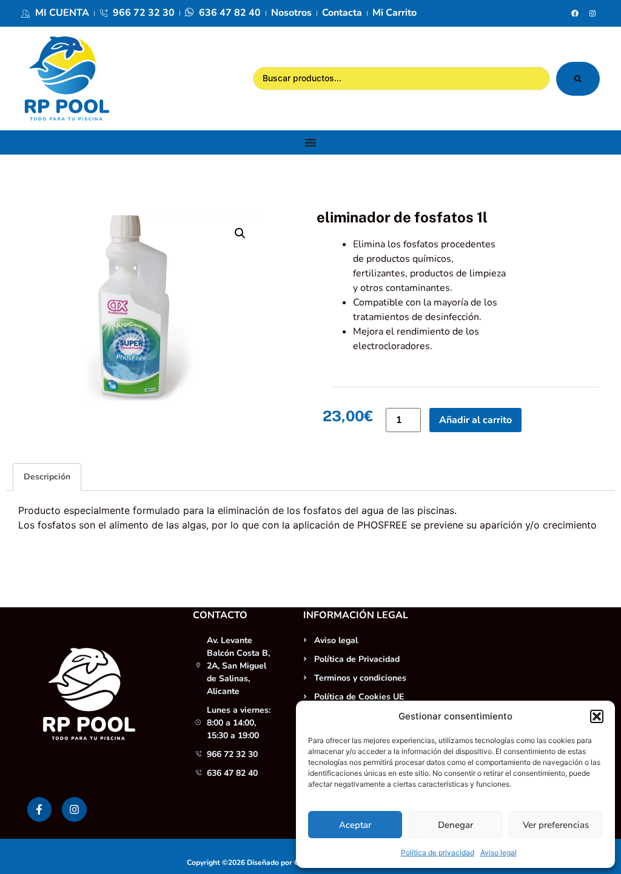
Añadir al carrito (475, 420)
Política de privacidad (437, 852)
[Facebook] (575, 13)
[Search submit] (578, 79)
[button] (597, 716)
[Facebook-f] (39, 809)
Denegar (455, 825)
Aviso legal (498, 852)
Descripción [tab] (47, 476)
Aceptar (355, 825)
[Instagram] (592, 13)
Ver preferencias (556, 825)
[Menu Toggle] (310, 142)
